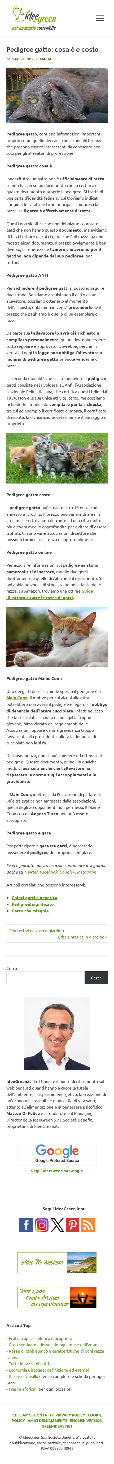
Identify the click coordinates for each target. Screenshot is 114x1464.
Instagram (86, 872)
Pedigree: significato (33, 904)
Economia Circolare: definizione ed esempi (49, 1369)
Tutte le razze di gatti (29, 1363)
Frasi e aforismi (23, 1388)
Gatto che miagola (30, 910)
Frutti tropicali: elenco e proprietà (40, 1338)
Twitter (30, 872)
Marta (45, 59)
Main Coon (17, 697)
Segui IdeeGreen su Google (57, 1170)
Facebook (48, 872)
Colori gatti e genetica (34, 897)
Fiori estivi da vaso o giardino (36, 930)
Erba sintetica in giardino (81, 936)
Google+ (67, 872)
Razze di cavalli (23, 1376)
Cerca (11, 968)
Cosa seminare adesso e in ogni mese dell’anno (53, 1344)
